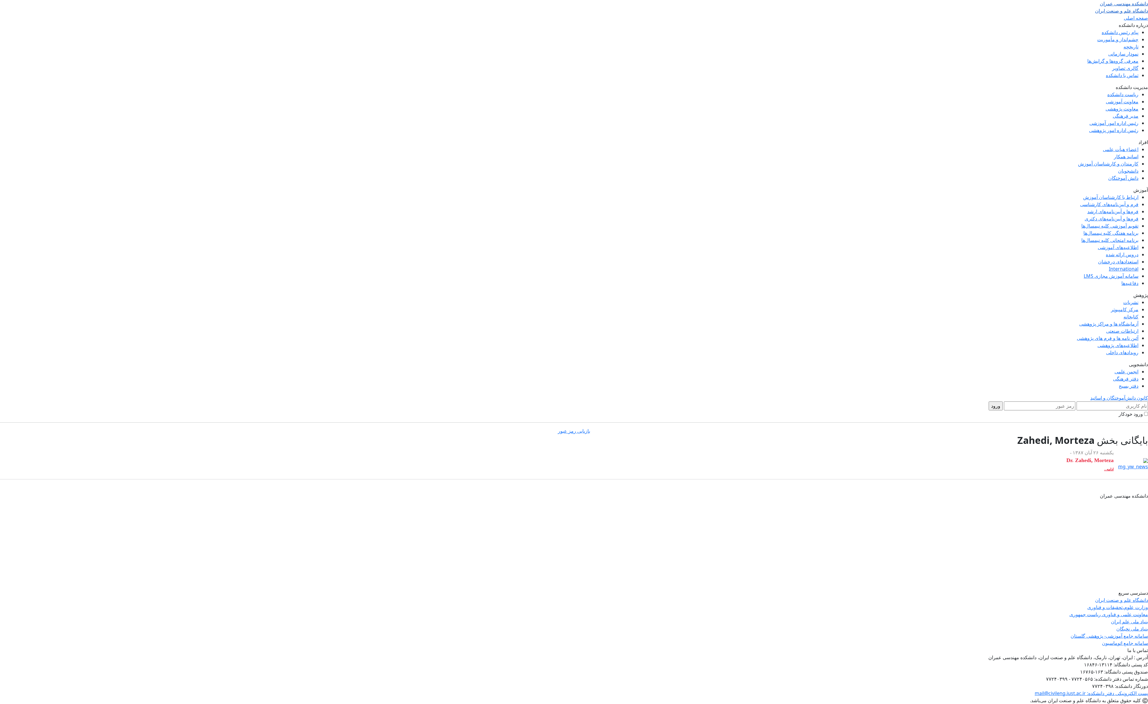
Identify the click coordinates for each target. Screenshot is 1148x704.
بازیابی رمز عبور (574, 431)
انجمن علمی (1126, 371)
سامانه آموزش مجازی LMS (1111, 276)
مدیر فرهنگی (1125, 116)
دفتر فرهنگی (1125, 378)
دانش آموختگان (1123, 178)
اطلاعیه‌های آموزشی (1118, 247)
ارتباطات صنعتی (1122, 331)
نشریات (1130, 302)
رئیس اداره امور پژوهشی (1113, 130)
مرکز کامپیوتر (1124, 309)
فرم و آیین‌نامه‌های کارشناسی (1109, 204)
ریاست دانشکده (1122, 94)
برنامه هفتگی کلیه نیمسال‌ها (1110, 233)
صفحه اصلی (1136, 18)
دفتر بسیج (1128, 386)
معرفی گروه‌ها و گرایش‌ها (1112, 61)
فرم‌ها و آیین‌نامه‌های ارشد (1112, 211)
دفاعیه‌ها (1129, 283)
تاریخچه (1130, 46)
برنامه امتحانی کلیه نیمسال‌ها (1109, 240)
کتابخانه (1130, 316)
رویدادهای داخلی (1122, 352)
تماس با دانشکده (1122, 75)
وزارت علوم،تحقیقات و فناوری (1117, 607)
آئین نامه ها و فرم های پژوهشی (1107, 338)
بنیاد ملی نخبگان (1132, 628)
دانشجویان (1128, 171)
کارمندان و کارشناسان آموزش (1108, 163)
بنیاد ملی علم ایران (1129, 621)
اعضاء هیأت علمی (1120, 149)
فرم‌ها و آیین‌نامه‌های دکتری (1111, 218)
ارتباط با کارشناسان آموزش (1110, 197)
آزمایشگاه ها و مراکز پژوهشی (1108, 323)
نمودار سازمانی (1123, 53)
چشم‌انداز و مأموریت (1117, 39)
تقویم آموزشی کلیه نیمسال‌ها (1109, 226)
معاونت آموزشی (1122, 101)
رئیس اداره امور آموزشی (1113, 123)
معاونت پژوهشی (1122, 108)
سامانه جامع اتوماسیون (1125, 643)
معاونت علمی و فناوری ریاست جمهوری (1108, 614)
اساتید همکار (1126, 156)
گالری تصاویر (1125, 68)
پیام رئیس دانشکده (1120, 32)
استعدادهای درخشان (1118, 261)
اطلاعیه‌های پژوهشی (1117, 345)
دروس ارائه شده (1122, 254)
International (1123, 269)
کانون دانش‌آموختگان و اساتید (1119, 398)
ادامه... (1109, 469)
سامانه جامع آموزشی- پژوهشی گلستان (1109, 636)
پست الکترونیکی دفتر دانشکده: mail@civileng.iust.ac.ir (1091, 693)
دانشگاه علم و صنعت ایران (1121, 600)
